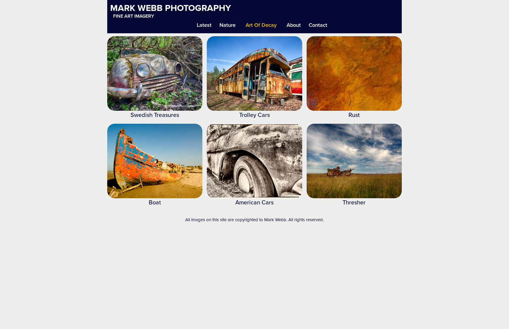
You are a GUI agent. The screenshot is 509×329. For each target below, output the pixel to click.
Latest (204, 25)
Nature (227, 25)
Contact (318, 25)
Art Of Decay (261, 25)
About (294, 25)
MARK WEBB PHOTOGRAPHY (170, 7)
